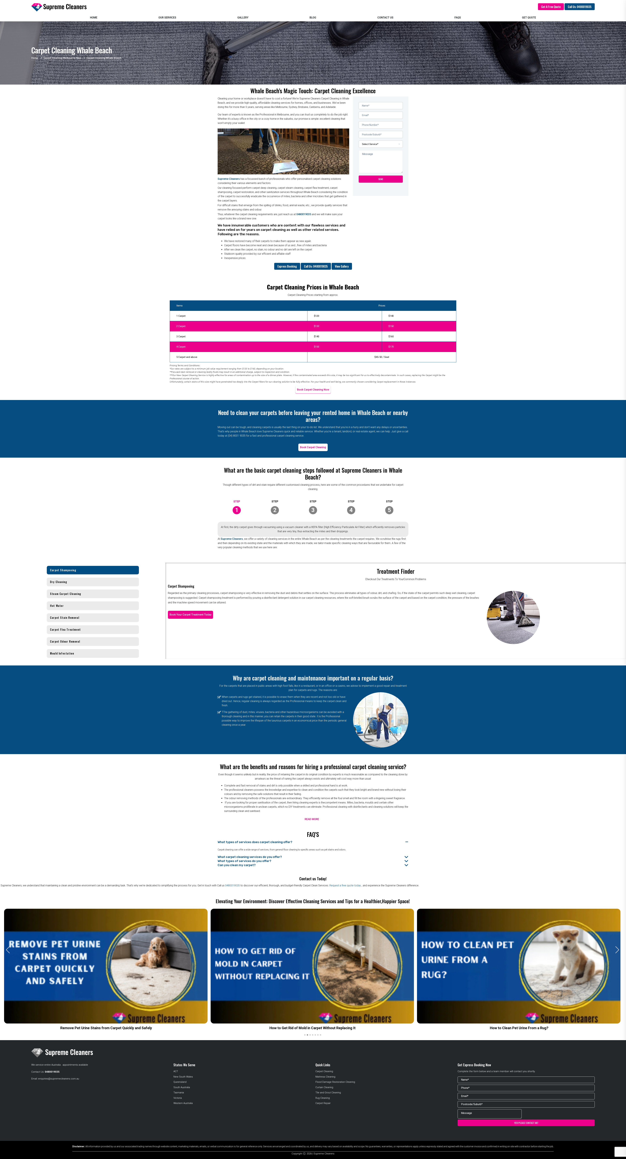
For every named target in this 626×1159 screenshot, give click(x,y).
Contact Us (385, 17)
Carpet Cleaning (324, 1071)
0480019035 (303, 214)
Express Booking (287, 266)
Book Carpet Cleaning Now (313, 389)
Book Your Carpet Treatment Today (190, 614)
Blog (313, 17)
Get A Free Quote (551, 7)
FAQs (458, 17)
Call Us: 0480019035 (579, 7)
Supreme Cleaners (229, 178)
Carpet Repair (323, 1103)
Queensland (179, 1081)
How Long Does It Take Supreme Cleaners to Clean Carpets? (519, 1028)
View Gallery (342, 266)
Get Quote (529, 17)
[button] (617, 949)
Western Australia (183, 1103)
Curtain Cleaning (324, 1087)
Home (93, 17)
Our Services (167, 17)
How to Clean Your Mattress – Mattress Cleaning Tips (312, 1028)
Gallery (242, 17)
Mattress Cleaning (325, 1076)
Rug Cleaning (322, 1097)
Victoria (177, 1097)
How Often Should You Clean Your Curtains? (106, 1028)
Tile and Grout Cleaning (328, 1092)
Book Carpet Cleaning (313, 447)
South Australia (181, 1087)
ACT (175, 1071)
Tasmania (178, 1092)
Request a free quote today (345, 885)
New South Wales (183, 1076)
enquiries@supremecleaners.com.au (58, 1078)
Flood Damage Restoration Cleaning (335, 1081)
